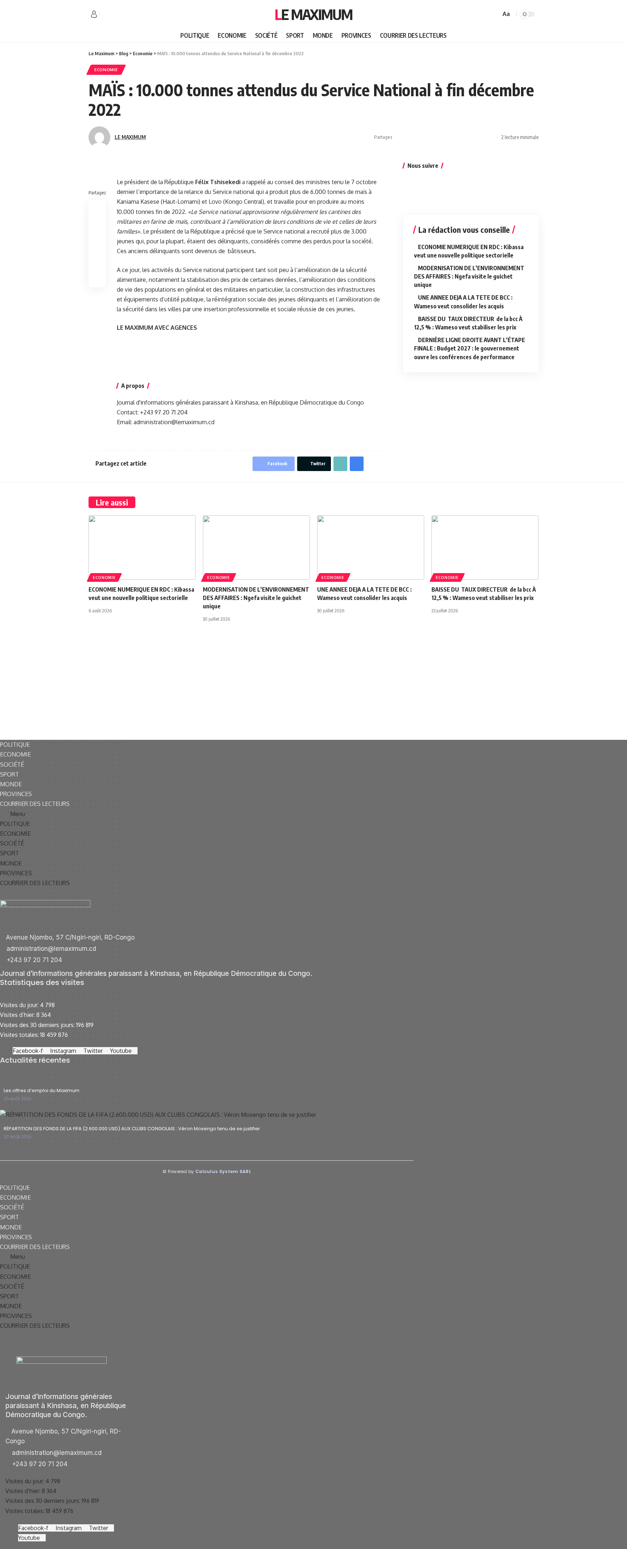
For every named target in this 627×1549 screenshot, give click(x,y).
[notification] (485, 14)
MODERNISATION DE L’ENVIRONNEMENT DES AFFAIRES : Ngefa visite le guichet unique (469, 276)
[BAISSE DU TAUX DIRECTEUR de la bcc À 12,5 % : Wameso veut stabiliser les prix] (484, 547)
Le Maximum (313, 14)
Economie (106, 69)
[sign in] (94, 14)
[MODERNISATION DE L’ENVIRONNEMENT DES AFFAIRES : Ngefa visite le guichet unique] (256, 547)
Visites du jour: (20, 1005)
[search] (494, 14)
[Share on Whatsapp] (422, 137)
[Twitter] (113, 14)
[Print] (479, 137)
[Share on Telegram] (445, 137)
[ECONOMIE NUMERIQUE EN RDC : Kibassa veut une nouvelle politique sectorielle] (142, 547)
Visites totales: (20, 1034)
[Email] (456, 137)
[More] (490, 137)
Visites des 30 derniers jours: (38, 1025)
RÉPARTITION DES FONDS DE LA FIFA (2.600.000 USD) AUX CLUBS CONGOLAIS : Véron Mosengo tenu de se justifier (132, 1128)
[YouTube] (121, 14)
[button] (207, 814)
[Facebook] (105, 14)
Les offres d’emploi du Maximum (41, 1090)
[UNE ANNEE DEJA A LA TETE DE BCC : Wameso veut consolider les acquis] (370, 547)
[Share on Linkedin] (434, 137)
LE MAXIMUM (130, 137)
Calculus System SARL (223, 1171)
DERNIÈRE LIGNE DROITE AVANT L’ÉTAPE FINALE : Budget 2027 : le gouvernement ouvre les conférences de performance (469, 348)
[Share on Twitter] (411, 137)
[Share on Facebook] (400, 137)
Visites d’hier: (18, 1014)
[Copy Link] (467, 137)
